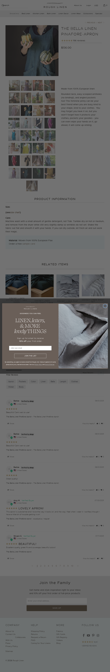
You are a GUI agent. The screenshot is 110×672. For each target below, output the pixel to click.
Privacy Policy (38, 364)
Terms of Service (49, 364)
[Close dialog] (105, 306)
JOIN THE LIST (30, 356)
